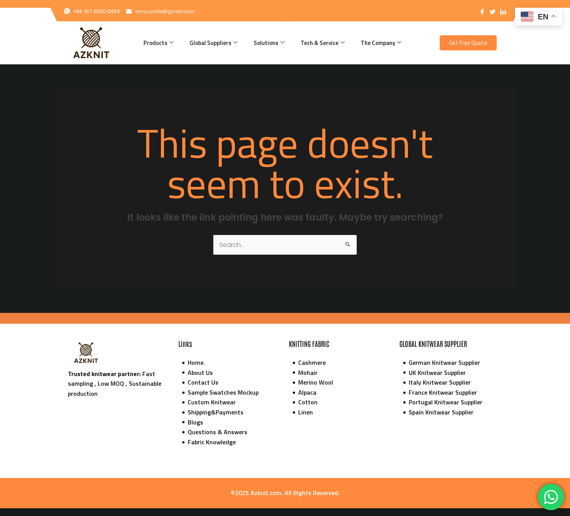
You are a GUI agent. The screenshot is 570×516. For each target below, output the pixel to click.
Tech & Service (320, 42)
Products (155, 42)
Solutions (266, 42)
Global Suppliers (210, 42)
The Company (378, 42)
